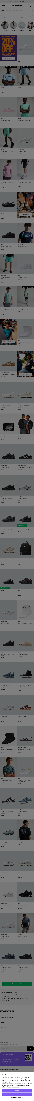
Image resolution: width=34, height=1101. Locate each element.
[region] (17, 1086)
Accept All (16, 1090)
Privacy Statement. (13, 1087)
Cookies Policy (6, 1082)
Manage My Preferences (17, 1097)
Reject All (17, 1094)
